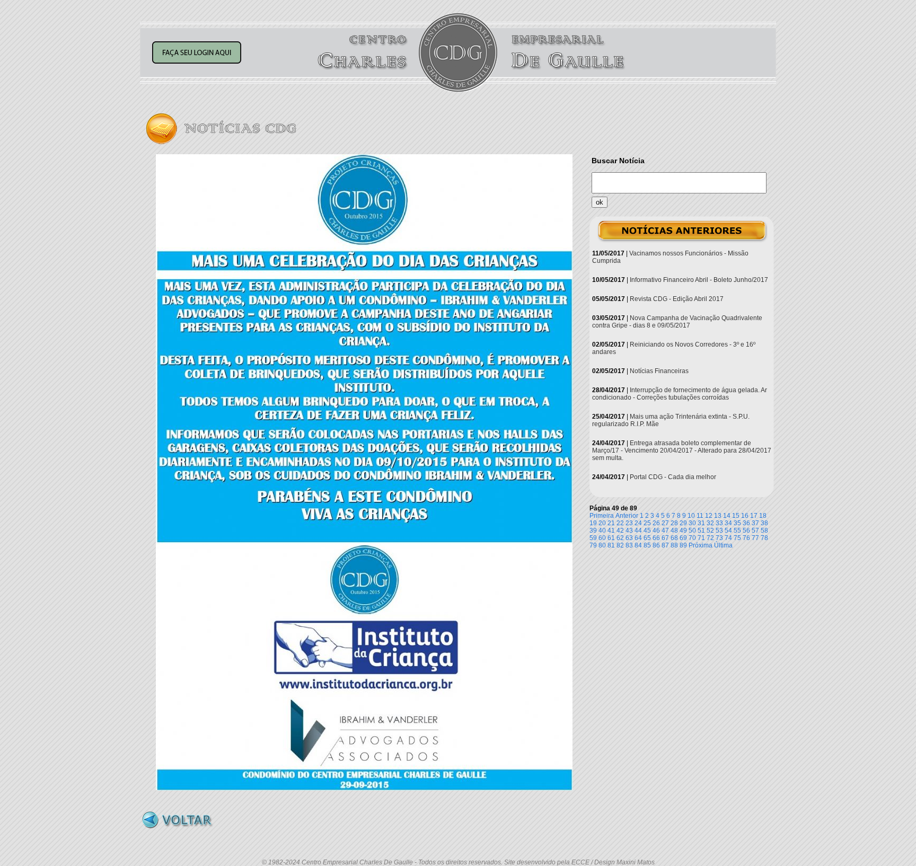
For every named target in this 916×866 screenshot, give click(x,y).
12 (708, 515)
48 (674, 530)
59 (593, 538)
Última (723, 545)
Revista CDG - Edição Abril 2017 (677, 299)
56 (746, 530)
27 (665, 523)
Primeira (601, 515)
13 (717, 515)
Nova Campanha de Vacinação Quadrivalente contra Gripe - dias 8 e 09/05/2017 (677, 321)
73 (719, 538)
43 (629, 530)
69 (683, 538)
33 (719, 523)
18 (763, 515)
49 (683, 530)
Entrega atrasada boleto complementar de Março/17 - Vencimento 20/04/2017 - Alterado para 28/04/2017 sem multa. (681, 450)
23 (629, 523)
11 (700, 515)
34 (728, 523)
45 (647, 530)
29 (683, 523)
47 (665, 530)
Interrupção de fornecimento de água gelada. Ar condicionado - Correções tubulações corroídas (679, 393)
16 (744, 515)
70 (692, 538)
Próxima (700, 545)
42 (620, 530)
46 (656, 530)
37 (755, 523)
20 (602, 523)
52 (710, 530)
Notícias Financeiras (659, 371)
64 (638, 538)
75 (737, 538)
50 (692, 530)
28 (674, 523)
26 (656, 523)
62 (620, 538)
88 (674, 545)
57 (755, 530)
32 (710, 523)
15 (735, 515)
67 (665, 538)
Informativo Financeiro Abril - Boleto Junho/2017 (699, 280)
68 (674, 538)
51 (701, 530)
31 (701, 523)
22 (620, 523)
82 (620, 545)
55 (737, 530)
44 (638, 530)
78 (764, 538)
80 (602, 545)
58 (764, 530)
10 (691, 515)
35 (737, 523)
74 (728, 538)
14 (726, 515)
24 (638, 523)
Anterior (626, 515)
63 (629, 538)
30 (692, 523)
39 (593, 530)
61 (611, 538)
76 (746, 538)
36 (746, 523)
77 (755, 538)
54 (728, 530)
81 (611, 545)
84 (638, 545)
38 (764, 523)
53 (719, 530)
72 (710, 538)
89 (683, 545)
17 (754, 515)
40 (602, 530)
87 (665, 545)
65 (647, 538)
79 (593, 545)
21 (611, 523)
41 (611, 530)
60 (602, 538)
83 (629, 545)
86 (656, 545)
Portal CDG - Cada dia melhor (673, 477)
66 (656, 538)
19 (593, 523)
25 (647, 523)
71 (701, 538)
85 (647, 545)
